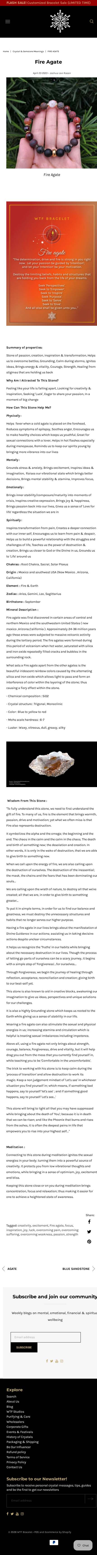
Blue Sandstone (76, 1269)
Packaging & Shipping (23, 1442)
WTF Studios (15, 1412)
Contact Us (14, 1467)
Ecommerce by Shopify (58, 1532)
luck (32, 1230)
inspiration (14, 1230)
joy (25, 1230)
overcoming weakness (36, 1234)
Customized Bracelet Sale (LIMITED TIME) (48, 3)
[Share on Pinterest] (89, 1241)
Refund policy (16, 1452)
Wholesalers (15, 1422)
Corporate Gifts (17, 1427)
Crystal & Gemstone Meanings (28, 51)
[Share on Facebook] (89, 1221)
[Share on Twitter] (89, 1231)
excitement (40, 1225)
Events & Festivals (20, 1432)
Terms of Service (18, 1457)
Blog (10, 1407)
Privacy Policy (16, 1462)
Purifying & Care (18, 1417)
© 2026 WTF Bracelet (20, 1532)
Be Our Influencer (19, 1447)
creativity (24, 1225)
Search (11, 1396)
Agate (12, 1269)
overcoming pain (48, 1230)
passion (59, 1234)
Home (6, 51)
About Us (13, 1401)
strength (72, 1234)
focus (69, 1225)
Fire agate (57, 1225)
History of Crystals (20, 1437)
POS (36, 1532)
